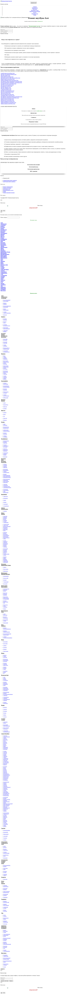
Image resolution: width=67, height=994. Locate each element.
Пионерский (5, 449)
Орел (2, 624)
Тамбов (3, 862)
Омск (2, 612)
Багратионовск (6, 440)
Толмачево (5, 606)
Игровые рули (35, 13)
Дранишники (5, 758)
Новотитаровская (6, 479)
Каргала (4, 627)
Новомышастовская (7, 477)
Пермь (2, 653)
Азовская (5, 466)
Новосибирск (4, 586)
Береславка (5, 339)
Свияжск (5, 435)
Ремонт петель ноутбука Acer (7, 99)
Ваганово (5, 741)
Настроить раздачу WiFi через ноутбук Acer (10, 77)
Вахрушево (5, 931)
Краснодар (3, 462)
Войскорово (5, 748)
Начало (4, 308)
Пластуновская (6, 481)
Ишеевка (5, 901)
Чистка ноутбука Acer (5, 93)
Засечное (5, 647)
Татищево (5, 837)
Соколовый (5, 836)
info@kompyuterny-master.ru (9, 181)
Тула (2, 882)
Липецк (3, 508)
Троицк (4, 555)
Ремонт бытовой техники (9, 192)
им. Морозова (5, 761)
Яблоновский (5, 492)
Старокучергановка (7, 312)
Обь (4, 602)
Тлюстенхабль (6, 490)
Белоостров (5, 739)
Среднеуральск (6, 395)
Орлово (4, 367)
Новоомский (5, 622)
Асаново (4, 916)
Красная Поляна (6, 853)
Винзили (4, 889)
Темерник (5, 700)
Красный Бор (5, 778)
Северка (4, 394)
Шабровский (5, 397)
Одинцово (5, 546)
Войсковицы (5, 747)
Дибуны (4, 757)
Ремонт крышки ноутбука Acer (8, 101)
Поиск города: (4, 217)
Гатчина (4, 751)
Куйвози (4, 783)
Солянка (4, 311)
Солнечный (5, 504)
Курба (4, 961)
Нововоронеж (5, 366)
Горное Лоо (5, 850)
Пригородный (6, 634)
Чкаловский (5, 703)
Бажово (4, 930)
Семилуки (5, 374)
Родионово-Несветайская (8, 694)
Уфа (2, 913)
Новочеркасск (4, 610)
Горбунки (5, 752)
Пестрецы (5, 433)
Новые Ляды (5, 665)
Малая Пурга (5, 404)
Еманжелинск (5, 935)
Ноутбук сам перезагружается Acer (8, 74)
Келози (4, 767)
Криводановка (6, 597)
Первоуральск (5, 391)
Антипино (5, 885)
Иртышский (5, 617)
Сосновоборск (6, 505)
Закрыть (2, 968)
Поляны (4, 712)
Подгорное (5, 368)
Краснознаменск (6, 537)
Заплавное (5, 345)
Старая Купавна (6, 553)
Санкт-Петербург (5, 733)
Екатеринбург (4, 381)
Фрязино (5, 556)
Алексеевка (5, 721)
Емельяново (5, 498)
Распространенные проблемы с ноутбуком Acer (11, 82)
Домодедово (5, 525)
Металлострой (6, 795)
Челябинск (3, 928)
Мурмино (5, 711)
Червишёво (5, 897)
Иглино (4, 919)
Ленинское (5, 786)
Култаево (5, 663)
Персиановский (6, 692)
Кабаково (5, 920)
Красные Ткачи (6, 959)
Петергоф (5, 820)
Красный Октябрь (6, 830)
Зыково (4, 500)
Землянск (5, 357)
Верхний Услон (6, 427)
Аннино (4, 737)
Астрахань (3, 298)
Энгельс (4, 839)
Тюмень (3, 883)
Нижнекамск (5, 571)
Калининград (4, 438)
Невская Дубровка (6, 799)
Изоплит (4, 866)
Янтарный (5, 456)
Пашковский (5, 480)
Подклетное (5, 370)
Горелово (5, 753)
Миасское (5, 943)
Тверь (2, 863)
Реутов (4, 552)
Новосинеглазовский (7, 944)
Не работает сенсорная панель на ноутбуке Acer (11, 96)
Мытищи (5, 544)
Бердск (4, 590)
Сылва (4, 669)
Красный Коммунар (7, 628)
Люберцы (5, 542)
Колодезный (5, 360)
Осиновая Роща (6, 812)
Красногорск (5, 536)
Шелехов (5, 420)
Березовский (5, 384)
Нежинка (5, 630)
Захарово (5, 709)
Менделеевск (5, 569)
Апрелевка (5, 516)
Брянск (3, 334)
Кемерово (3, 458)
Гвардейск (5, 442)
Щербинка (5, 560)
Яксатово (5, 314)
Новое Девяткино (6, 804)
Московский (5, 543)
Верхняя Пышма (6, 386)
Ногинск (4, 545)
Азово (4, 613)
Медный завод (6, 794)
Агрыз (4, 402)
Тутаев (4, 966)
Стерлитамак (4, 859)
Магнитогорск (4, 509)
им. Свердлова (6, 762)
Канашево (5, 939)
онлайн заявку (39, 110)
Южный (4, 331)
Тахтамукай (5, 489)
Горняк (4, 932)
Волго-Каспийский (6, 300)
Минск (2, 513)
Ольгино (4, 809)
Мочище (5, 600)
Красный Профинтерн (7, 960)
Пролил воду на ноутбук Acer (7, 100)
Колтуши (5, 770)
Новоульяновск (6, 905)
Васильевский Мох (6, 865)
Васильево (5, 425)
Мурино (4, 798)
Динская (4, 471)
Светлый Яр (5, 350)
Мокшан (4, 649)
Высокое (5, 849)
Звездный (5, 657)
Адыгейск (5, 465)
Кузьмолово (5, 780)
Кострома (3, 461)
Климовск (5, 532)
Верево (4, 744)
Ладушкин (5, 446)
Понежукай (5, 482)
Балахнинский (6, 576)
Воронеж (3, 353)
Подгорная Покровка (7, 633)
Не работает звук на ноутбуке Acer (8, 83)
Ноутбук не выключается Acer (7, 90)
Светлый (5, 453)
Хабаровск (3, 925)
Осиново (5, 432)
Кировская (5, 683)
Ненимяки (5, 800)
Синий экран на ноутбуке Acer (8, 73)
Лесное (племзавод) (7, 787)
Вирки (4, 746)
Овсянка (4, 502)
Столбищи (5, 436)
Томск (2, 881)
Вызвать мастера (4, 4)
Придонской (5, 371)
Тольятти (3, 877)
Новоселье (5, 806)
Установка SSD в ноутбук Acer (7, 95)
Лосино (4, 540)
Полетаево (5, 946)
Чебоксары (3, 927)
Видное (4, 519)
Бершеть (4, 655)
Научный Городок (6, 325)
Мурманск (3, 564)
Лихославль (5, 868)
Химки (4, 557)
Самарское (5, 695)
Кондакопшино (6, 773)
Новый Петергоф (6, 807)
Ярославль (3, 953)
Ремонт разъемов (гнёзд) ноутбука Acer (9, 80)
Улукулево (5, 923)
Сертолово (5, 823)
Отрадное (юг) (6, 813)
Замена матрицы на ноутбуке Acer (8, 102)
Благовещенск (5, 917)
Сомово (4, 375)
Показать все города (33, 293)
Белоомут (5, 707)
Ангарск (4, 412)
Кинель (4, 722)
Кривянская (5, 684)
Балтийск (5, 441)
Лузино (4, 620)
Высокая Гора (6, 428)
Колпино (5, 769)
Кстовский (5, 583)
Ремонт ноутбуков (7, 188)
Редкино (4, 872)
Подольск (5, 549)
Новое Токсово (6, 805)
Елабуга (4, 567)
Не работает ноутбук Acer (6, 86)
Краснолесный (6, 361)
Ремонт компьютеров (8, 186)
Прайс (34, 14)
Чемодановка (5, 651)
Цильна (4, 910)
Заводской (5, 760)
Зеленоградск (5, 445)
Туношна (5, 964)
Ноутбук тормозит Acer (6, 88)
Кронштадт (5, 779)
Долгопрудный (6, 524)
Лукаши (4, 790)
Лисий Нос (5, 788)
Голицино (5, 520)
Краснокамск (5, 660)
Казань (3, 422)
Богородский (5, 578)
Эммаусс (5, 875)
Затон (4, 322)
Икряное (4, 303)
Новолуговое (5, 601)
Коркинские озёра (6, 774)
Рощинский (5, 728)
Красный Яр (5, 307)
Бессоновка (5, 641)
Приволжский (5, 834)
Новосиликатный (6, 328)
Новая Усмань (5, 365)
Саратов (3, 828)
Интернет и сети (35, 10)
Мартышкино (5, 792)
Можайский (5, 797)
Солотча (4, 716)
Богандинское (5, 886)
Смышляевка (5, 730)
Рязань (2, 705)
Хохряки (4, 408)
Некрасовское (5, 963)
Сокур (4, 605)
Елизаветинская (6, 472)
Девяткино (5, 756)
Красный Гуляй (6, 902)
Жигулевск (5, 879)
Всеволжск (5, 749)
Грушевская (5, 680)
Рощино (4, 950)
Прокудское (5, 604)
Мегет (4, 414)
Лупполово (5, 791)
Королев (4, 533)
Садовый (5, 392)
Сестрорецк (5, 824)
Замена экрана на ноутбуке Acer (8, 103)
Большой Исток (6, 385)
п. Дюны (4, 814)
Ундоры (4, 908)
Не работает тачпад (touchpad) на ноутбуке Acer (11, 81)
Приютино (5, 821)
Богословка (5, 643)
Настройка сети (6, 189)
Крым (4, 685)
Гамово (4, 656)
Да (1, 210)
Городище (5, 343)
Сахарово (5, 874)
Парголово (5, 817)
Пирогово (5, 406)
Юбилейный (5, 562)
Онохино (5, 895)
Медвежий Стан (6, 793)
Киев (2, 459)
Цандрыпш (5, 857)
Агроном (5, 464)
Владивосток (4, 335)
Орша (4, 869)
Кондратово (5, 659)
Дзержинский (5, 522)
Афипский (5, 467)
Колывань (5, 593)
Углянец (4, 378)
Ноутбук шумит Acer (5, 75)
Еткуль (4, 936)
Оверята (4, 667)
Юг (4, 673)
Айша (4, 424)
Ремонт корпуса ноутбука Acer (7, 79)
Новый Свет (5, 808)
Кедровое (5, 388)
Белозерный (5, 469)
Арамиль (5, 383)
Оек (4, 416)
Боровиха (5, 319)
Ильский (4, 474)
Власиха (4, 321)
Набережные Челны (6, 565)
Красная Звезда (6, 775)
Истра (4, 530)
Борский (4, 579)
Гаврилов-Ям (5, 956)
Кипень (4, 768)
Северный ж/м (6, 697)
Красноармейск (6, 535)
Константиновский (6, 958)
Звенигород (5, 528)
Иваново (3, 399)
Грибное (4, 755)
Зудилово (5, 324)
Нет (4, 210)
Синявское (5, 698)
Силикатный (5, 907)
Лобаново (5, 664)
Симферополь (4, 843)
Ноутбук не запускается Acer (7, 84)
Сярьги (4, 825)
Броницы (5, 518)
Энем (4, 491)
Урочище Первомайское (7, 637)
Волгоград (3, 337)
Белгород (3, 333)
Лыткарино (5, 541)
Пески (4, 819)
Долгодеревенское (6, 934)
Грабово (4, 645)
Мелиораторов (6, 892)
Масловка (5, 363)
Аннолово (5, 738)
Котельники (5, 534)
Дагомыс (5, 852)
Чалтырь (4, 702)
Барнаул (3, 316)
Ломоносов (5, 789)
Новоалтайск (5, 327)
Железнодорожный (6, 526)
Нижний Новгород (5, 574)
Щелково (5, 558)
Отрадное (5, 448)
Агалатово (5, 735)
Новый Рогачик (6, 348)
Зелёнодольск (5, 429)
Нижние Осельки (6, 801)
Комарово (5, 771)
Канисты (5, 764)
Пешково (5, 693)
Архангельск (4, 297)
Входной (5, 616)
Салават (3, 718)
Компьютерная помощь (35, 11)
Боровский (5, 888)
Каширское (5, 358)
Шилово (4, 379)
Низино (4, 802)
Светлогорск (5, 452)
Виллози (4, 745)
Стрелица (5, 376)
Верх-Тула (5, 592)
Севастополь (4, 841)
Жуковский (5, 527)
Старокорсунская (6, 486)
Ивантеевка (5, 529)
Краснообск (5, 596)
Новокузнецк (4, 585)
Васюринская (5, 470)
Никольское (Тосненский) (8, 803)
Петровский (5, 548)
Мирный (5, 904)
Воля (4, 355)
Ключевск (5, 389)
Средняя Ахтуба (6, 351)
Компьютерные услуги (8, 190)
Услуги (34, 12)
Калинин (5, 682)
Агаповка (5, 511)
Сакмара (4, 636)
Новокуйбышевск (6, 725)
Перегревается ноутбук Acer (7, 76)
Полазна (4, 668)
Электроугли (5, 561)
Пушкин (4, 822)
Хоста (4, 856)
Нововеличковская (6, 475)
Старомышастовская (7, 487)
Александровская (6, 736)
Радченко (5, 871)
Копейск (4, 940)
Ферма (4, 672)
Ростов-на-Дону (5, 675)
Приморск (5, 450)
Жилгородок (5, 759)
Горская (4, 754)
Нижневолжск (5, 309)
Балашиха (5, 517)
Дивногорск (5, 496)
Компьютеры (35, 7)
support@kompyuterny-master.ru (10, 180)
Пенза (2, 639)
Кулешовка (5, 687)
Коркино (5, 942)
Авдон (4, 915)
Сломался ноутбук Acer (6, 89)
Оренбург (3, 625)
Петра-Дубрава (6, 727)
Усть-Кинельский (6, 731)
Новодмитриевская (6, 476)
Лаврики (4, 784)
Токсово (4, 826)
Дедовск (4, 521)
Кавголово (5, 763)
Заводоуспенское (6, 891)
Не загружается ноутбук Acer (7, 94)
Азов (2, 295)
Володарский (5, 301)
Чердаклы (5, 911)
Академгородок (6, 588)
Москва (3, 514)
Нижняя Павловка (6, 631)
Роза (4, 948)
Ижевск (3, 400)
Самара (3, 719)
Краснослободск (6, 347)
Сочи (2, 844)
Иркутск (3, 410)
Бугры (4, 740)
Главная (35, 6)
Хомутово (5, 418)
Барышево (5, 589)
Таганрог (3, 861)
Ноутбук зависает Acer (6, 87)
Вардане (4, 847)
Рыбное (4, 714)
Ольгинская (5, 690)
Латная (4, 362)
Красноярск (4, 494)
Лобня (4, 538)
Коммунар (5, 772)
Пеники (4, 818)
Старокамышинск (6, 951)
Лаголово (5, 785)
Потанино (5, 947)
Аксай (4, 678)
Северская (5, 484)
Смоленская (5, 485)
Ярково (4, 608)
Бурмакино (5, 955)
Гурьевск (5, 444)
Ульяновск (3, 899)
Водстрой (5, 340)
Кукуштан (5, 661)
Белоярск (5, 318)
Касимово (5, 766)
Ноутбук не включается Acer (7, 91)
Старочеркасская (6, 699)
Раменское (5, 551)
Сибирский (5, 330)
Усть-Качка (5, 671)
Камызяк (5, 304)
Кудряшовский (6, 598)
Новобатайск (5, 688)
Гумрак (4, 344)
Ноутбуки (35, 9)
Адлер (4, 846)
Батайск (4, 679)
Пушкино (5, 550)
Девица (4, 356)
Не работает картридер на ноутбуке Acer (10, 97)
